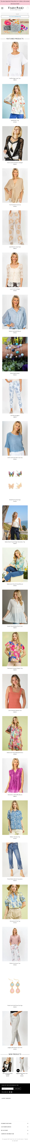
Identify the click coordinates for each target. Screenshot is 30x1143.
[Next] (27, 27)
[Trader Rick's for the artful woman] (19, 8)
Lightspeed (15, 1140)
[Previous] (3, 27)
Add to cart (15, 75)
